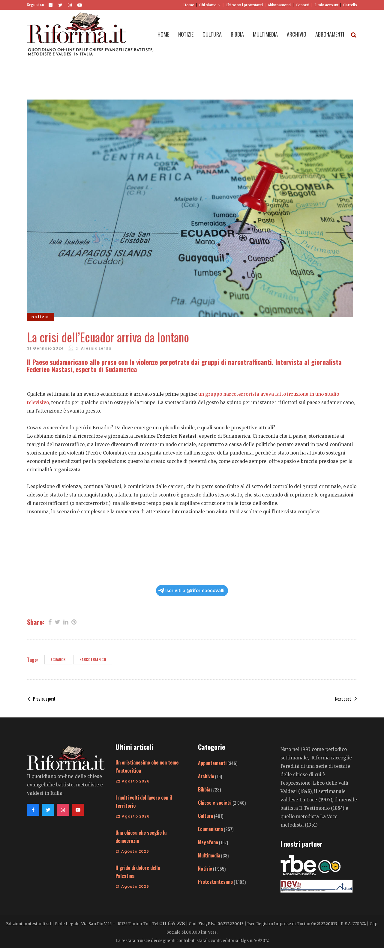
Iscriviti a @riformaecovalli (194, 590)
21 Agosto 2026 (132, 851)
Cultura (205, 815)
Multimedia (209, 855)
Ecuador (58, 659)
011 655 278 (172, 923)
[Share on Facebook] (50, 621)
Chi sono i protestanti (244, 5)
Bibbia (204, 789)
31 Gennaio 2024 (45, 348)
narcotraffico (93, 659)
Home (188, 5)
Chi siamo (208, 5)
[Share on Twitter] (57, 621)
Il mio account (326, 5)
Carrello (350, 5)
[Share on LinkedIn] (65, 621)
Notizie (205, 868)
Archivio (206, 776)
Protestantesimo (215, 881)
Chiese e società (215, 802)
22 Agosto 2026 (133, 781)
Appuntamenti (212, 763)
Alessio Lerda (96, 348)
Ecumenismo (210, 829)
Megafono (208, 842)
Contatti (302, 5)
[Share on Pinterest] (73, 621)
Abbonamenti (279, 5)
